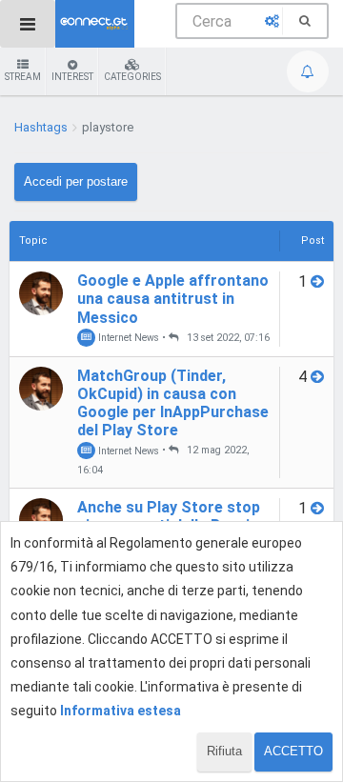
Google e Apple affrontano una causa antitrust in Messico (173, 298)
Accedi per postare (76, 181)
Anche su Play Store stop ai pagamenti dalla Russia (168, 516)
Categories (132, 76)
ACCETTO (293, 751)
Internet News (127, 337)
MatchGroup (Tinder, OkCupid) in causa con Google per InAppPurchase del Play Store (173, 403)
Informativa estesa (120, 710)
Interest (72, 76)
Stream (23, 76)
